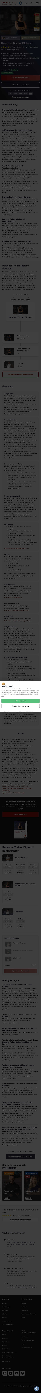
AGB (2, 696)
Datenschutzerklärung (27, 694)
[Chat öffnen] (36, 1388)
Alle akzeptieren (20, 701)
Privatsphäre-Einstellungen (20, 706)
